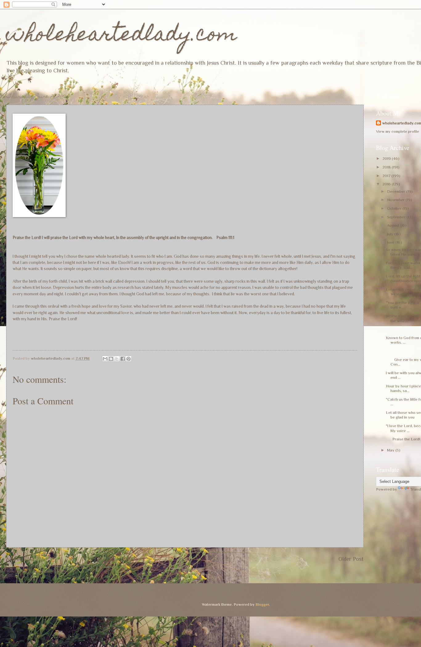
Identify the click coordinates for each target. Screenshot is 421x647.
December (396, 191)
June (391, 242)
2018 (387, 167)
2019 (387, 158)
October (395, 208)
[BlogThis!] (111, 359)
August (393, 225)
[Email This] (105, 359)
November (396, 199)
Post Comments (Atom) (49, 571)
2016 (387, 184)
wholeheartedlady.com (121, 36)
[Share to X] (117, 359)
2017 (386, 175)
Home (186, 559)
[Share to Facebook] (123, 359)
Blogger (262, 604)
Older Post (351, 559)
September (397, 217)
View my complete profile (397, 131)
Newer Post (20, 559)
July (390, 234)
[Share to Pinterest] (128, 359)
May (391, 450)
